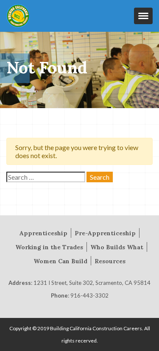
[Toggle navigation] (143, 16)
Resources (110, 261)
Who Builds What (116, 247)
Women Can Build (60, 261)
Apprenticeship (43, 233)
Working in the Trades (49, 247)
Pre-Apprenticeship (105, 233)
